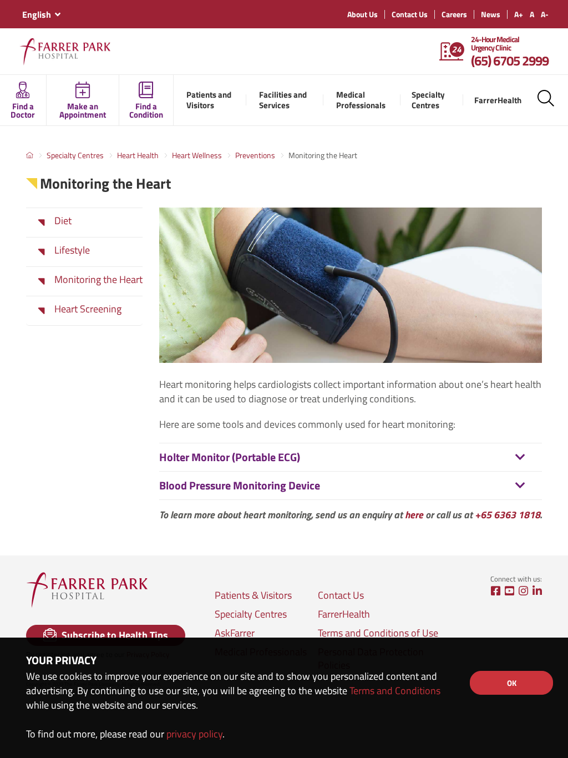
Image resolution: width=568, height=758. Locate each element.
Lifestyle (72, 250)
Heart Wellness (197, 155)
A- (545, 14)
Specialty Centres (75, 155)
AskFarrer (235, 633)
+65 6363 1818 (507, 514)
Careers (454, 14)
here (414, 514)
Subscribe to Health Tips (113, 635)
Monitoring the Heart (98, 279)
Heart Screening (87, 309)
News (490, 14)
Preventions (255, 155)
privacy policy (194, 733)
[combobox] (41, 14)
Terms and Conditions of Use (378, 633)
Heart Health (138, 155)
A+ (518, 14)
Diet (63, 221)
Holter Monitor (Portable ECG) (229, 457)
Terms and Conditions (394, 690)
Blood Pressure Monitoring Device (239, 485)
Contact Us (410, 14)
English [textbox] (36, 14)
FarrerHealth (344, 614)
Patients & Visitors (253, 595)
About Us (362, 14)
